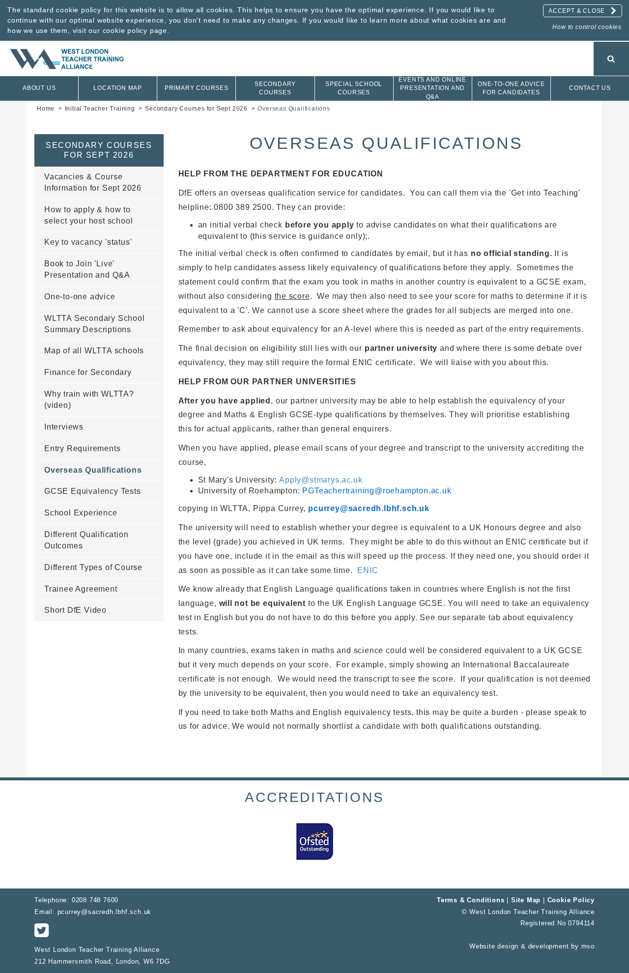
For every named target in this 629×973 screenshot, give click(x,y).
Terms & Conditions (472, 900)
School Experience (80, 513)
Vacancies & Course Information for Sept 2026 (93, 182)
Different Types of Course (93, 567)
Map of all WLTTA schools (94, 350)
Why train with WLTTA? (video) (89, 399)
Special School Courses (353, 88)
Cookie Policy (571, 900)
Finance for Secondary (88, 372)
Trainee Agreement (80, 589)
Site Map (526, 900)
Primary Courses (197, 88)
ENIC (367, 570)
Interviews (64, 427)
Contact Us (590, 88)
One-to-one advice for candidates (511, 88)
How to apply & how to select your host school (88, 215)
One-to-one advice (79, 296)
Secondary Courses (275, 88)
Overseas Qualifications (93, 470)
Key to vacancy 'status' (88, 242)
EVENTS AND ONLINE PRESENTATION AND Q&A (432, 88)
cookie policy (125, 30)
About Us (39, 88)
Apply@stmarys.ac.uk (320, 480)
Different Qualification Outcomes (86, 540)
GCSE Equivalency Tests (92, 491)
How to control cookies (587, 27)
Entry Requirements (82, 448)
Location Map (117, 88)
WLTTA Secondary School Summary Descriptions (94, 324)
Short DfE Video (75, 610)
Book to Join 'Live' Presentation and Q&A (87, 269)
